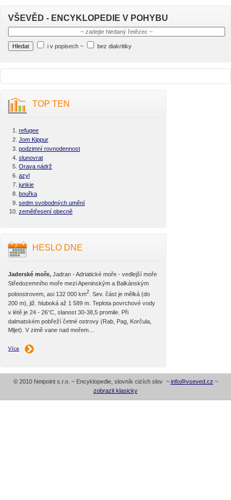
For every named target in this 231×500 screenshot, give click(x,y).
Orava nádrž (35, 166)
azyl (24, 175)
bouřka (28, 193)
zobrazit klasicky (115, 390)
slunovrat (31, 158)
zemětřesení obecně (46, 211)
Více (13, 348)
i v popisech (62, 46)
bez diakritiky (114, 46)
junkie (26, 184)
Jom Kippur (33, 139)
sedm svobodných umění (52, 203)
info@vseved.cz (192, 381)
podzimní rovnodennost (49, 148)
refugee (29, 130)
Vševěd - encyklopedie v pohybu (88, 18)
